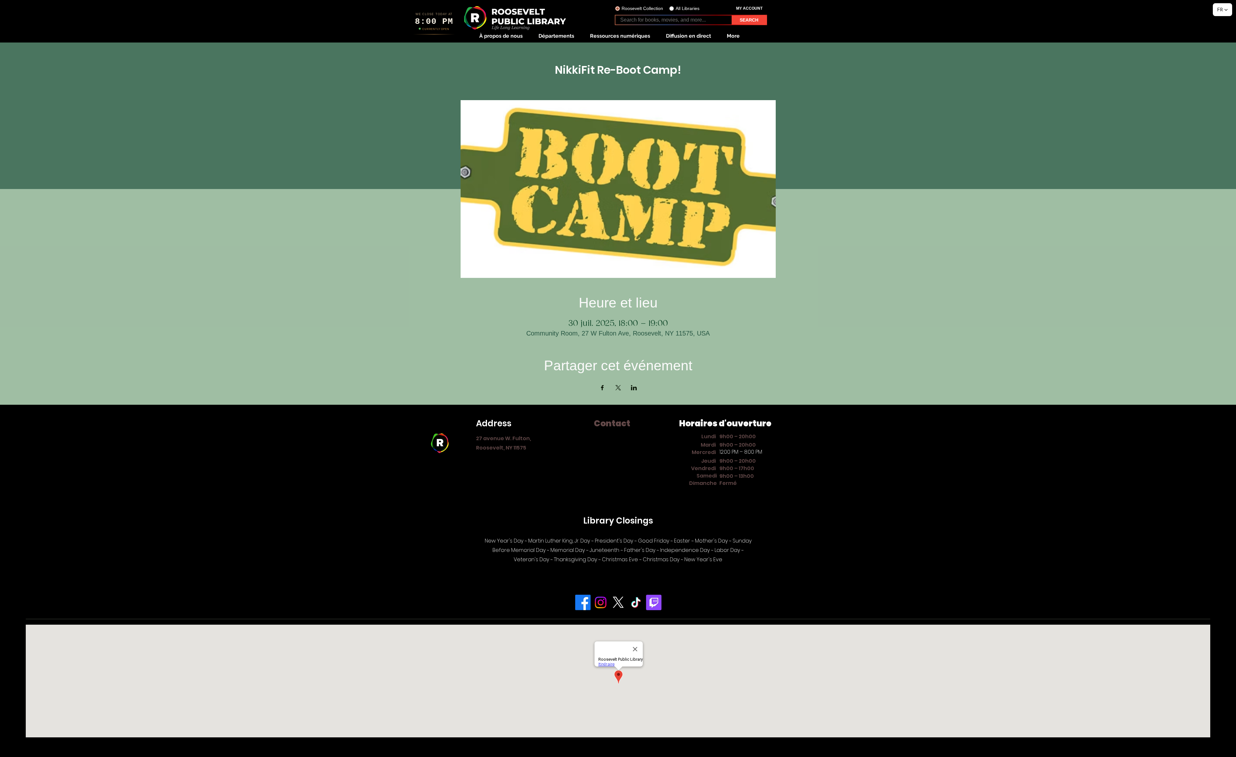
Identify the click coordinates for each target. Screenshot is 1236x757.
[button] (500, 36)
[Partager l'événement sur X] (618, 387)
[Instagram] (600, 602)
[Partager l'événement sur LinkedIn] (634, 387)
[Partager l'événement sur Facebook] (602, 387)
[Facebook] (583, 602)
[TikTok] (636, 602)
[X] (618, 602)
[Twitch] (653, 602)
